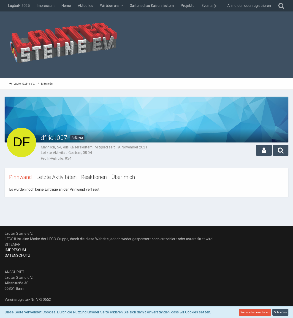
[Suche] (281, 5)
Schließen (280, 312)
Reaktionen (94, 177)
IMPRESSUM (15, 250)
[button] (264, 150)
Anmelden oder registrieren (249, 5)
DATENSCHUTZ (17, 255)
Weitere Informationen (255, 312)
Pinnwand (20, 177)
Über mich (123, 177)
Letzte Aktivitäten (56, 177)
